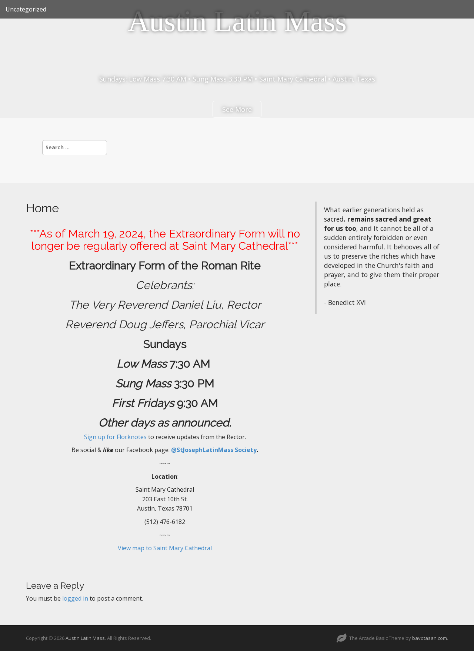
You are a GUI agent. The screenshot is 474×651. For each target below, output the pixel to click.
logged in (75, 598)
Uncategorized (26, 9)
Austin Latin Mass (237, 21)
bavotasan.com (429, 638)
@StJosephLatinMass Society (214, 450)
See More (237, 109)
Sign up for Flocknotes (115, 437)
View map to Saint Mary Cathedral (165, 548)
